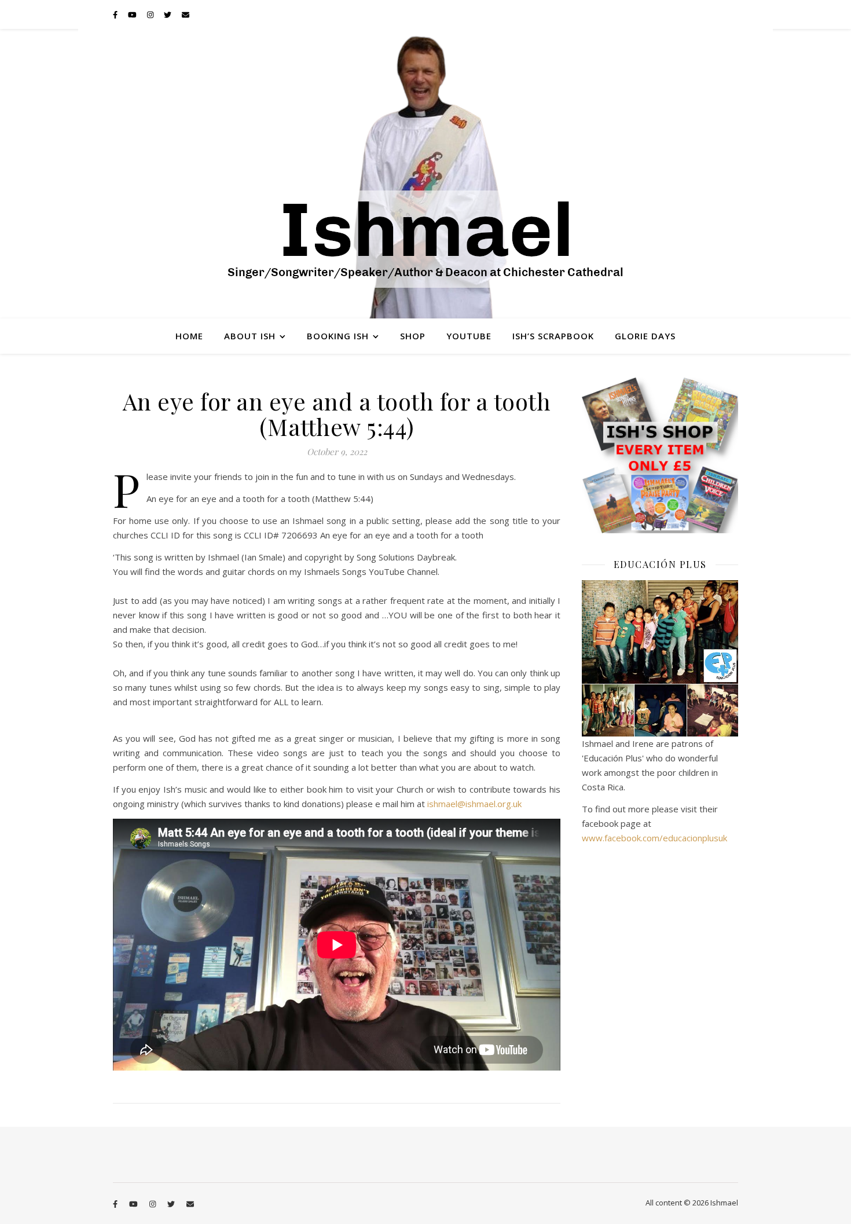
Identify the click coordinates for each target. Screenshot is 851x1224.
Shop (413, 336)
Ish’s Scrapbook (553, 336)
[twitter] (168, 14)
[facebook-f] (116, 14)
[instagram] (151, 14)
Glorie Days (645, 336)
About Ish (250, 336)
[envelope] (185, 14)
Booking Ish (338, 336)
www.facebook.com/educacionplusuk (654, 838)
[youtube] (133, 14)
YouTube (468, 336)
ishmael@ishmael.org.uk (474, 803)
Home (189, 336)
